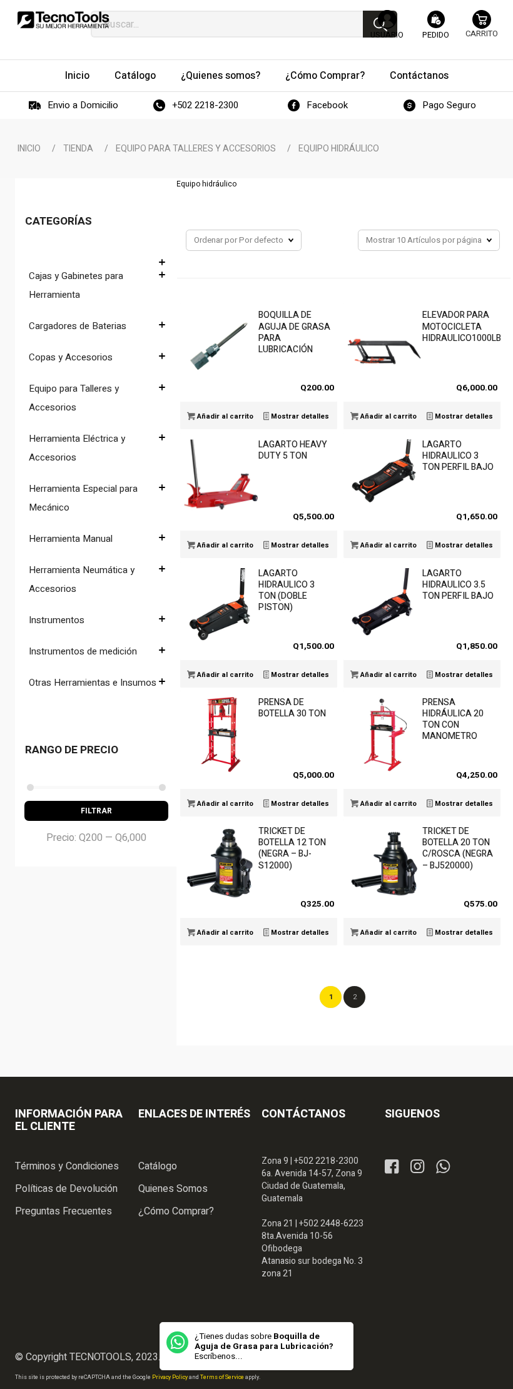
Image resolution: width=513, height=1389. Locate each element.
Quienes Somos (173, 1188)
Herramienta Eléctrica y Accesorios (77, 448)
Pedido (435, 35)
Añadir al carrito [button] (224, 416)
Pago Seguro (449, 105)
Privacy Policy (170, 1377)
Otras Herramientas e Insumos (92, 682)
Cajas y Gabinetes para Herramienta (76, 285)
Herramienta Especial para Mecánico (83, 498)
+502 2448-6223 (331, 1223)
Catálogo (157, 1166)
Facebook (327, 105)
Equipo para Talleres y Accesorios (74, 398)
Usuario (387, 35)
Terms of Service (222, 1377)
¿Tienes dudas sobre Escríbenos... (264, 1346)
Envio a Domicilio (83, 105)
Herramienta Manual (71, 539)
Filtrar (96, 811)
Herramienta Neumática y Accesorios (82, 579)
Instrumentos (56, 620)
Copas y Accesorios (71, 357)
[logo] (63, 25)
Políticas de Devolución (66, 1188)
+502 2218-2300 (205, 105)
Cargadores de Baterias (77, 326)
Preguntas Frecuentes (63, 1211)
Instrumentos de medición (83, 651)
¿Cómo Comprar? (176, 1211)
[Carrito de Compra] (481, 29)
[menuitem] (77, 75)
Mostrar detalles (299, 416)
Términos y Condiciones (67, 1166)
